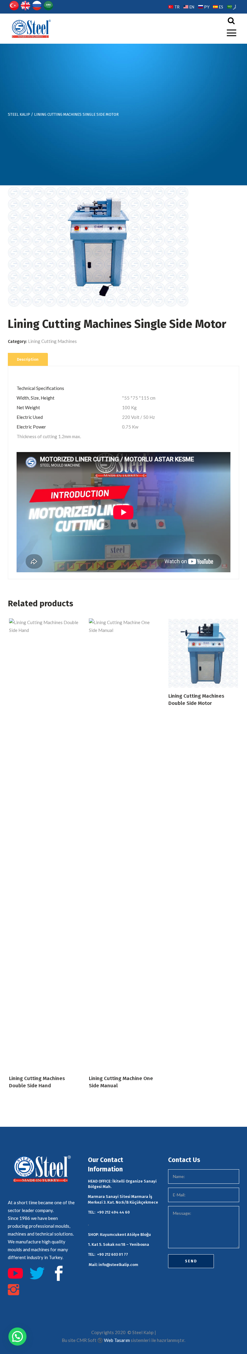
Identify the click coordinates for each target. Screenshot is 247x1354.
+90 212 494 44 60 (113, 1212)
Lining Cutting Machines (52, 341)
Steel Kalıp (19, 114)
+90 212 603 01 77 (112, 1254)
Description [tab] (28, 359)
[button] (17, 1336)
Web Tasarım (117, 1340)
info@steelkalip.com (118, 1264)
